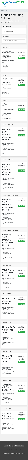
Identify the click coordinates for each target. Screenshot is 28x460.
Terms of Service (17, 449)
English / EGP (20, 445)
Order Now (22, 57)
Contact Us (9, 449)
